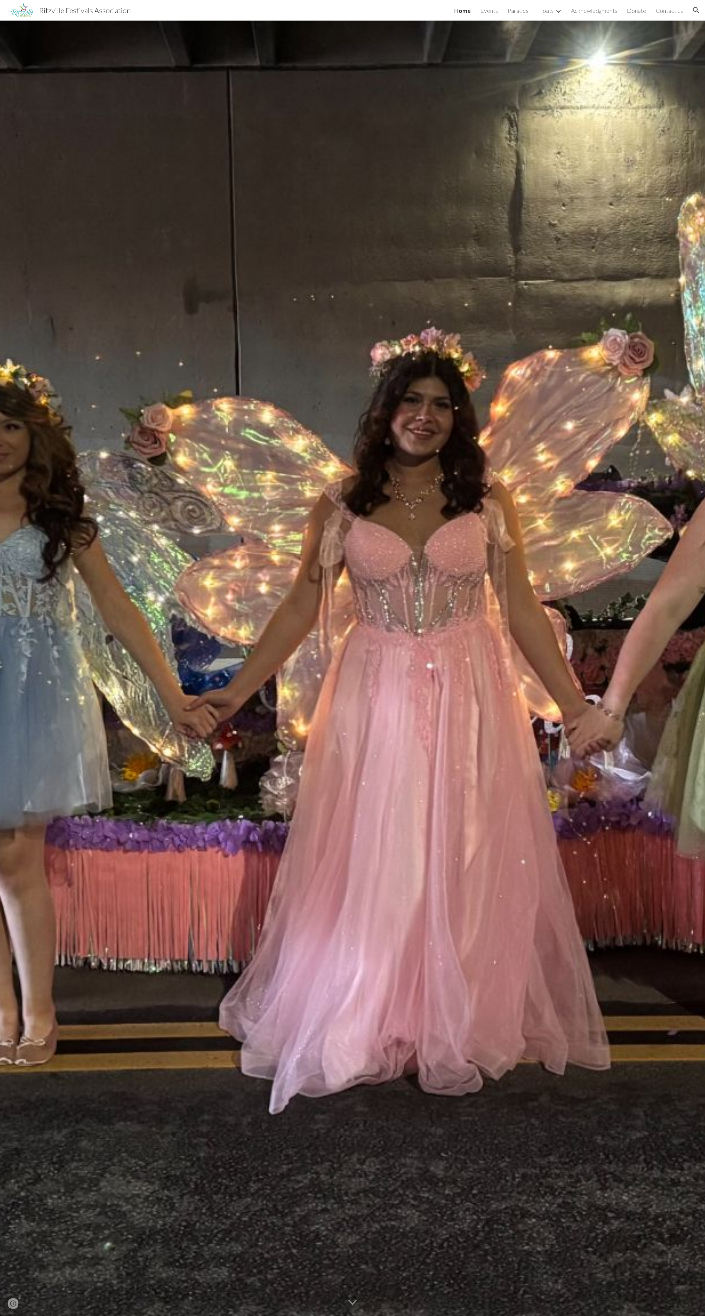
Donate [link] (636, 10)
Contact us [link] (669, 10)
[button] (696, 10)
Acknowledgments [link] (594, 10)
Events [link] (489, 10)
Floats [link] (546, 10)
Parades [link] (517, 10)
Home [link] (462, 10)
